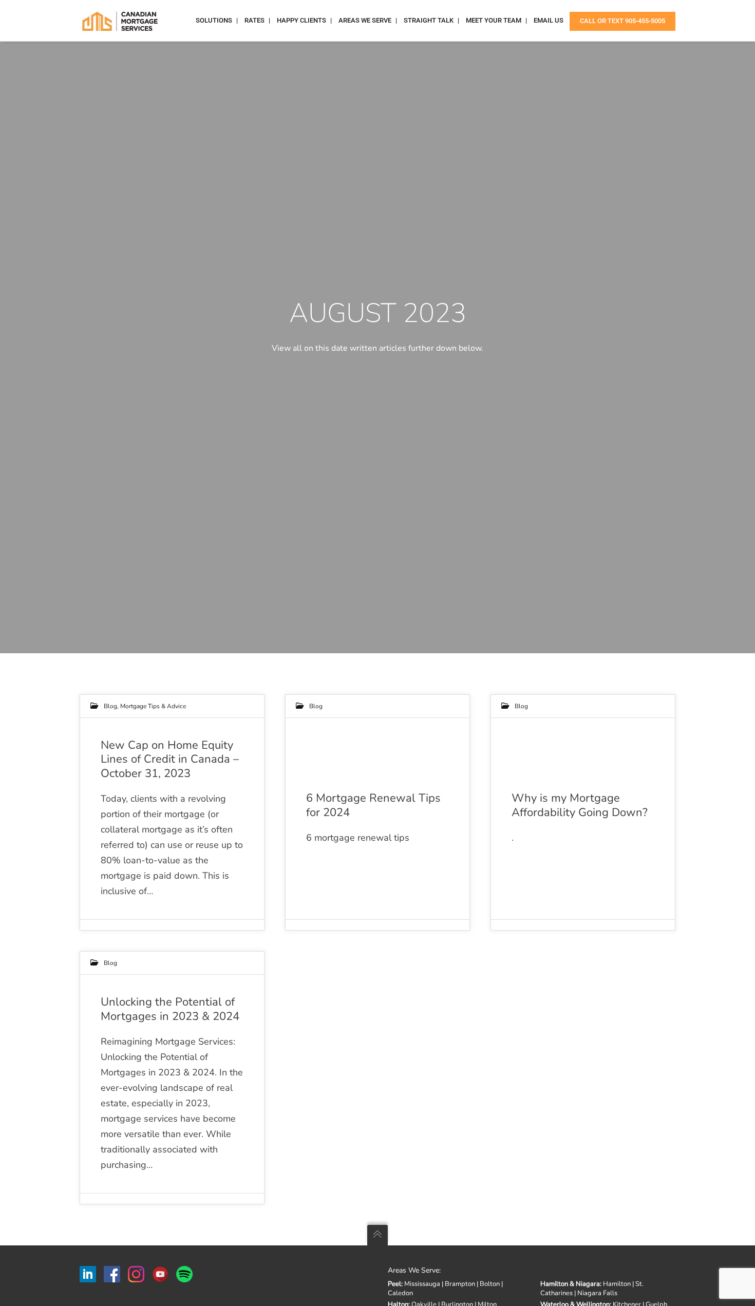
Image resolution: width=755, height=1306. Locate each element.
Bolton (490, 1284)
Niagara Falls (597, 1293)
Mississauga (422, 1284)
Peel (394, 1284)
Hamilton (617, 1284)
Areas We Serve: (414, 1270)
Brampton (460, 1284)
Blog (110, 706)
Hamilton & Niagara (570, 1284)
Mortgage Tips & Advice (153, 706)
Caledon (400, 1293)
